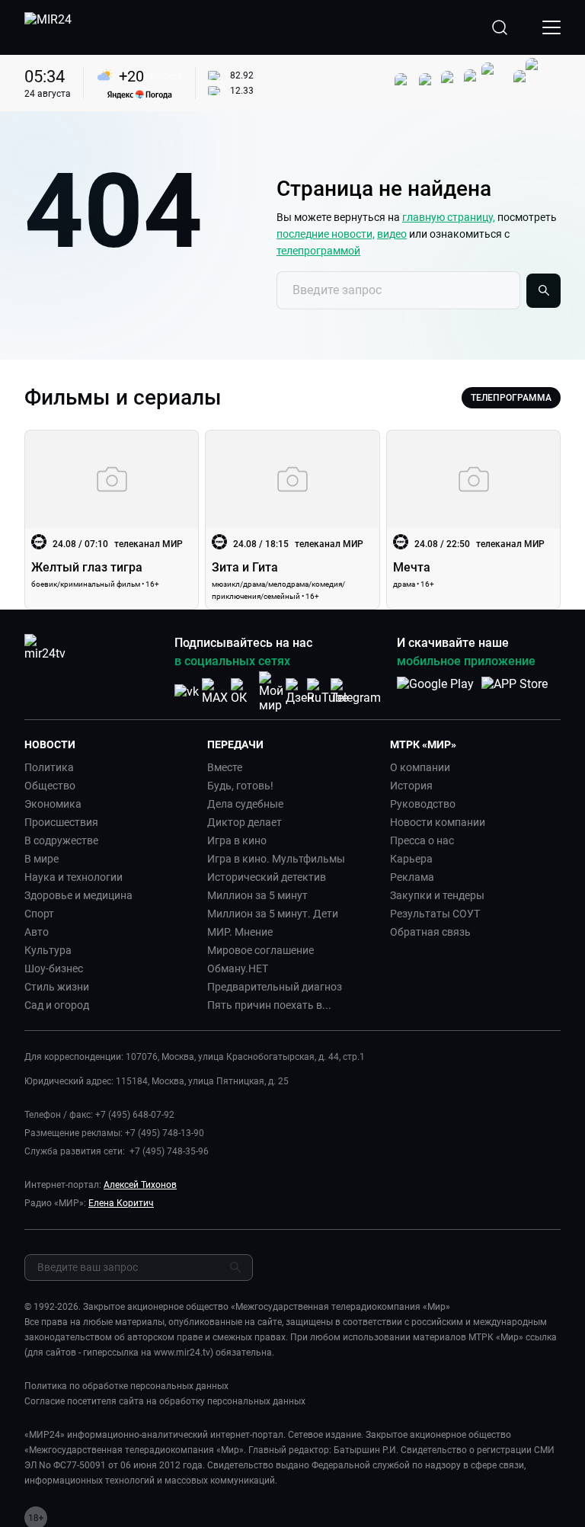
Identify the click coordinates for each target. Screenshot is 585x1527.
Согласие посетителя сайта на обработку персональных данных (164, 1401)
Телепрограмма (511, 397)
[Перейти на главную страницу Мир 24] (48, 27)
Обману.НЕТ (237, 968)
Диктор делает (244, 822)
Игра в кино (237, 840)
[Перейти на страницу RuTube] (327, 691)
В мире (41, 858)
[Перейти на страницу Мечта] (473, 520)
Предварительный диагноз (274, 986)
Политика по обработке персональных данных (126, 1386)
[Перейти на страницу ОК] (243, 691)
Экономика (53, 804)
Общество (49, 785)
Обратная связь (430, 932)
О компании (420, 767)
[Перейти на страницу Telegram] (356, 691)
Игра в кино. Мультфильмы (276, 858)
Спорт (39, 913)
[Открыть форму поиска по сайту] (499, 27)
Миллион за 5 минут (257, 895)
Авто (36, 932)
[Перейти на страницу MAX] (215, 691)
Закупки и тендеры (437, 895)
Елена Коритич (121, 1203)
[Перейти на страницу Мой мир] (271, 691)
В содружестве (61, 840)
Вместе (224, 767)
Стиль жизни (56, 986)
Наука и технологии (73, 877)
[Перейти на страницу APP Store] (514, 692)
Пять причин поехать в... (269, 1005)
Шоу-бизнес (53, 968)
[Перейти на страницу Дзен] (300, 691)
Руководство (423, 804)
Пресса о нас (422, 840)
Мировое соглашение (260, 950)
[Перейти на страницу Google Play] (435, 692)
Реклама (412, 877)
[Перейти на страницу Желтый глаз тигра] (111, 520)
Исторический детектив (266, 877)
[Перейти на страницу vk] (186, 691)
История (411, 785)
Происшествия (61, 822)
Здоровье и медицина (78, 895)
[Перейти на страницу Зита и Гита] (292, 520)
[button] (109, 744)
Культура (48, 950)
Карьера (411, 858)
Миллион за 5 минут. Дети (272, 913)
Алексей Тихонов (140, 1185)
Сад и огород (56, 1005)
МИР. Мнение (240, 932)
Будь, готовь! (240, 785)
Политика (49, 767)
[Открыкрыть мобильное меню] (551, 27)
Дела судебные (245, 804)
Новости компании (437, 822)
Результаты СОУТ (435, 913)
